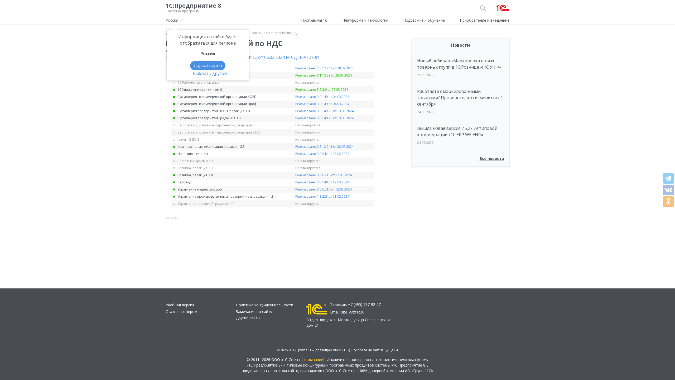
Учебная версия (180, 304)
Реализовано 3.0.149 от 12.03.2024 (322, 182)
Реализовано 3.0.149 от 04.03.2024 (322, 96)
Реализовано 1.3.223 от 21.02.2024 (322, 196)
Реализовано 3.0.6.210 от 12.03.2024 (323, 175)
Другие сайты (248, 317)
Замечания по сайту (254, 311)
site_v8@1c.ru (352, 312)
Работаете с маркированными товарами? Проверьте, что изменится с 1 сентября (460, 97)
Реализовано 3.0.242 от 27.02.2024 (322, 153)
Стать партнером (181, 311)
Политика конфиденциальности (264, 304)
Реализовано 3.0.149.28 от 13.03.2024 (324, 111)
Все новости (492, 158)
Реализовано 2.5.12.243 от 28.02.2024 (324, 68)
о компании (312, 359)
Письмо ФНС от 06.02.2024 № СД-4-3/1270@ (275, 57)
